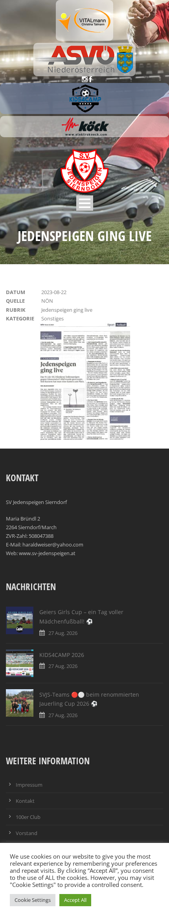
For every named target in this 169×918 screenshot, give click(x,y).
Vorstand (26, 833)
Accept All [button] (75, 899)
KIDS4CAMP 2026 (61, 655)
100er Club (28, 816)
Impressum (29, 784)
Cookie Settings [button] (33, 899)
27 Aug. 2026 (62, 633)
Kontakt (25, 800)
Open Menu (84, 203)
